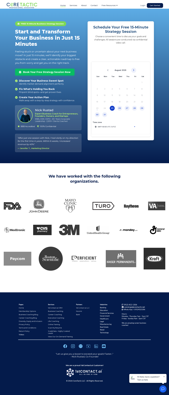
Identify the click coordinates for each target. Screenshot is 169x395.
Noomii (79, 311)
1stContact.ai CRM (55, 308)
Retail (102, 330)
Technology (104, 332)
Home (63, 5)
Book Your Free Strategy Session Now (46, 72)
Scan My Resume (55, 328)
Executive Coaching (56, 318)
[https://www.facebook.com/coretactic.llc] (65, 346)
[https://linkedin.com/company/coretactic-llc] (96, 346)
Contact (94, 5)
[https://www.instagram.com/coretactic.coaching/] (73, 346)
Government (105, 316)
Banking (103, 307)
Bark (78, 315)
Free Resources (109, 5)
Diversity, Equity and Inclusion (30, 321)
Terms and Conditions (27, 328)
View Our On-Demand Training (60, 337)
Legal (102, 321)
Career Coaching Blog (28, 318)
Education (104, 310)
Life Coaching (53, 321)
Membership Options (27, 311)
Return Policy (24, 331)
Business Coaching (55, 311)
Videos (21, 334)
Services (73, 5)
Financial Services (107, 313)
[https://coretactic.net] (88, 346)
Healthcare (104, 319)
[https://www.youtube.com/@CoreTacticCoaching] (104, 346)
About (84, 5)
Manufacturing (105, 324)
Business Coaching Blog (28, 315)
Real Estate (104, 327)
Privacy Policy (24, 324)
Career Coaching (55, 315)
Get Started (155, 5)
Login (142, 5)
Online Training (54, 324)
